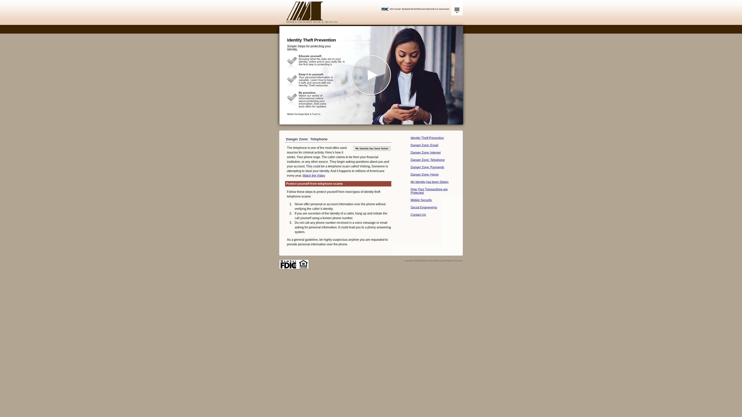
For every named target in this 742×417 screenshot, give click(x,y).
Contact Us (418, 214)
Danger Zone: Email (424, 145)
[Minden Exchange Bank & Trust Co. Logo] (370, 22)
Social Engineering (424, 207)
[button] (371, 75)
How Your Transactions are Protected (429, 191)
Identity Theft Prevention (427, 138)
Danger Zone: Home (425, 174)
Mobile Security (421, 200)
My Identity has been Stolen (429, 182)
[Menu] (457, 7)
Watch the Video (314, 175)
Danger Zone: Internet (426, 152)
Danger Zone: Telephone (428, 160)
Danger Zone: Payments (427, 167)
